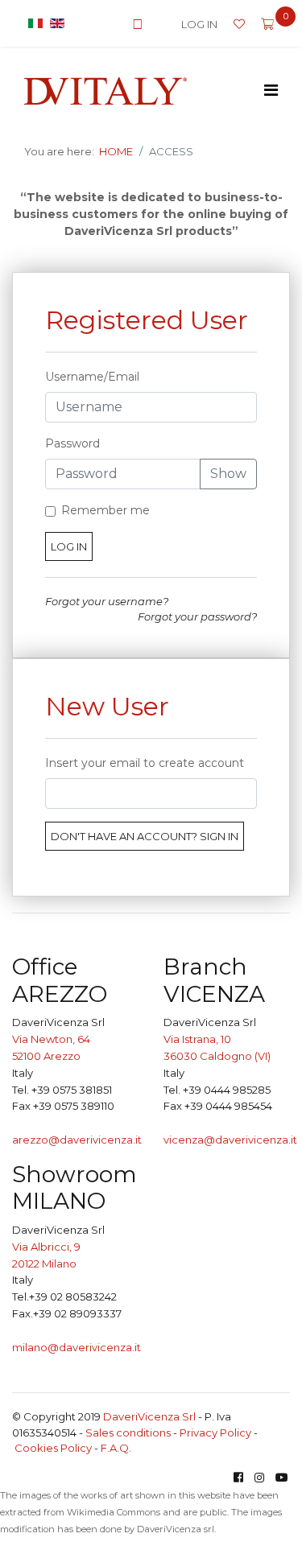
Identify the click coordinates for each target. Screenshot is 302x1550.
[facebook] (238, 1477)
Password (72, 443)
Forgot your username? (106, 601)
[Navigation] (271, 90)
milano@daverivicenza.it (76, 1347)
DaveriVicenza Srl (149, 1416)
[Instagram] (259, 1477)
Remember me (105, 510)
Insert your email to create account (144, 763)
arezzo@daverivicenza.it (77, 1139)
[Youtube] (281, 1477)
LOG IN (199, 24)
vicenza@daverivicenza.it (230, 1139)
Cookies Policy (53, 1447)
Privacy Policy (215, 1432)
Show (228, 473)
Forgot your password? (197, 616)
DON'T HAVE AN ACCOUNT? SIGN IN (144, 836)
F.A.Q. (116, 1447)
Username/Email (92, 376)
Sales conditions (128, 1432)
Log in (69, 546)
